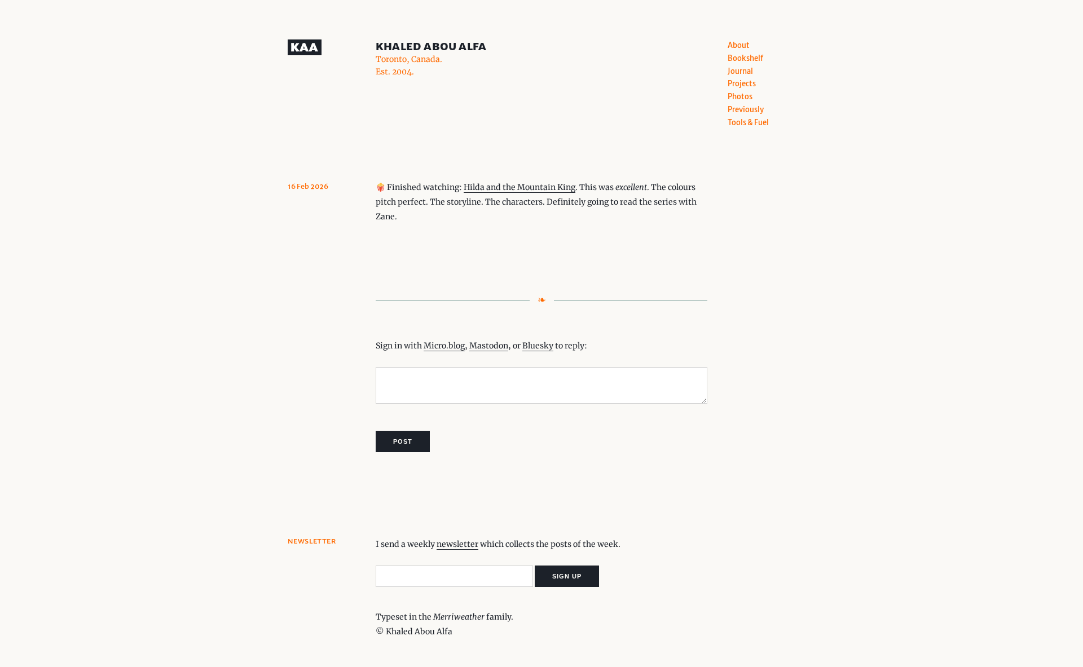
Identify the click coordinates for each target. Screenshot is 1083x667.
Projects (742, 84)
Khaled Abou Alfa (431, 46)
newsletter (457, 544)
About (739, 45)
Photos (740, 96)
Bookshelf (745, 58)
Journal (740, 71)
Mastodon (488, 346)
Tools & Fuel (748, 122)
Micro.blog (444, 346)
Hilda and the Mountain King (519, 187)
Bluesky (537, 346)
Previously (746, 109)
